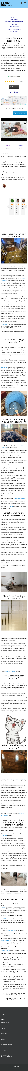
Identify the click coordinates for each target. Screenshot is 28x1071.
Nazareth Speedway (11, 930)
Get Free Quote (14, 87)
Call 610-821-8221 (20, 113)
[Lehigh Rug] (6, 4)
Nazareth (3, 907)
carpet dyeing (4, 835)
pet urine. (19, 683)
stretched (13, 521)
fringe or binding (9, 506)
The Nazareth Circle (5, 950)
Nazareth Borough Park (6, 940)
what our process (10, 671)
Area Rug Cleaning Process (19, 498)
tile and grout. (6, 652)
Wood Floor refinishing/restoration (17, 779)
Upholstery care (4, 367)
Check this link (5, 324)
